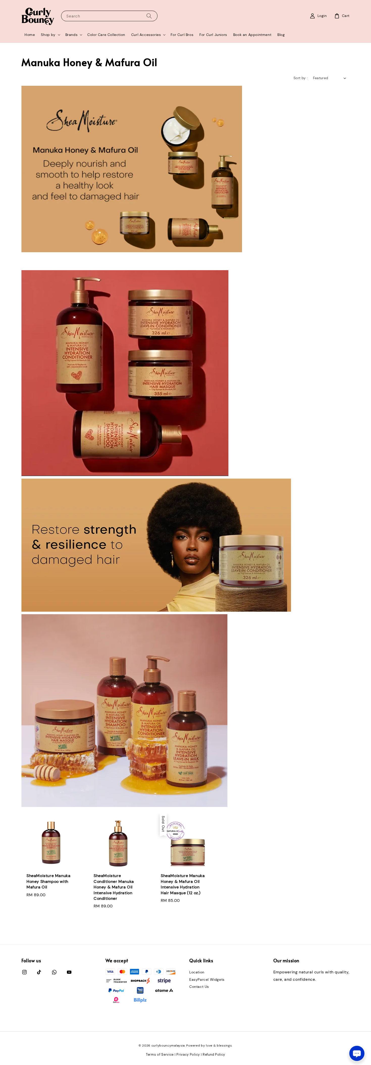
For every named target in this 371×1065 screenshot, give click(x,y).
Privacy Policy (188, 1054)
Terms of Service (160, 1054)
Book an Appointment (252, 34)
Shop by (48, 34)
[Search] (149, 16)
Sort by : (301, 78)
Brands (71, 34)
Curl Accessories (146, 34)
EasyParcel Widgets (207, 979)
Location (196, 972)
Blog (281, 34)
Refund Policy (214, 1054)
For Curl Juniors (213, 34)
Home (29, 34)
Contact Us (199, 986)
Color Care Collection (106, 34)
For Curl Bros (182, 34)
